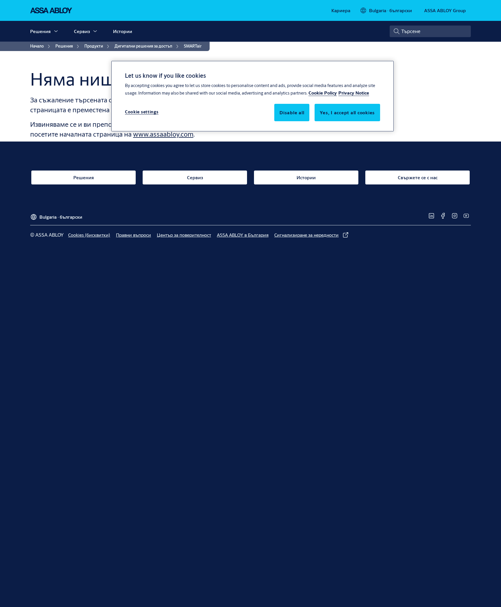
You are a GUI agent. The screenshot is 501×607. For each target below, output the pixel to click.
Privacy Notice (353, 93)
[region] (252, 96)
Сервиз (82, 31)
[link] (340, 10)
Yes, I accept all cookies (347, 113)
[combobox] (430, 31)
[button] (56, 31)
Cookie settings (142, 112)
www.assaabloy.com (163, 134)
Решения (40, 31)
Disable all (291, 113)
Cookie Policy (322, 93)
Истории (122, 31)
